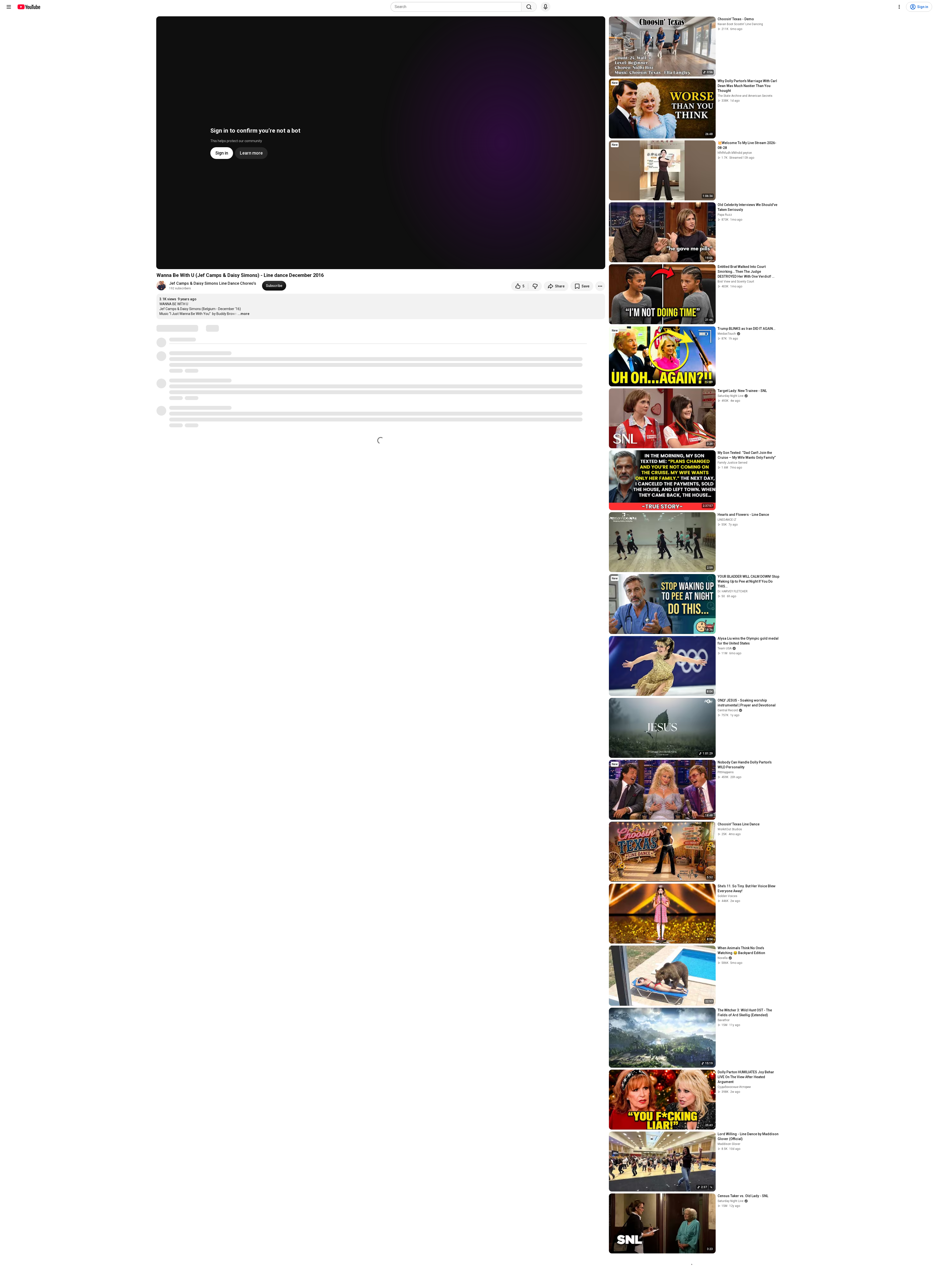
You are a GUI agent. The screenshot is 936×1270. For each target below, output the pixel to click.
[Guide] (9, 7)
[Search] (529, 7)
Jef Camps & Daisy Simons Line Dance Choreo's (212, 283)
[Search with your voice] (545, 7)
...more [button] (243, 314)
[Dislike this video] (535, 286)
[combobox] (457, 7)
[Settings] (899, 7)
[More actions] (600, 286)
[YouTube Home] (29, 7)
